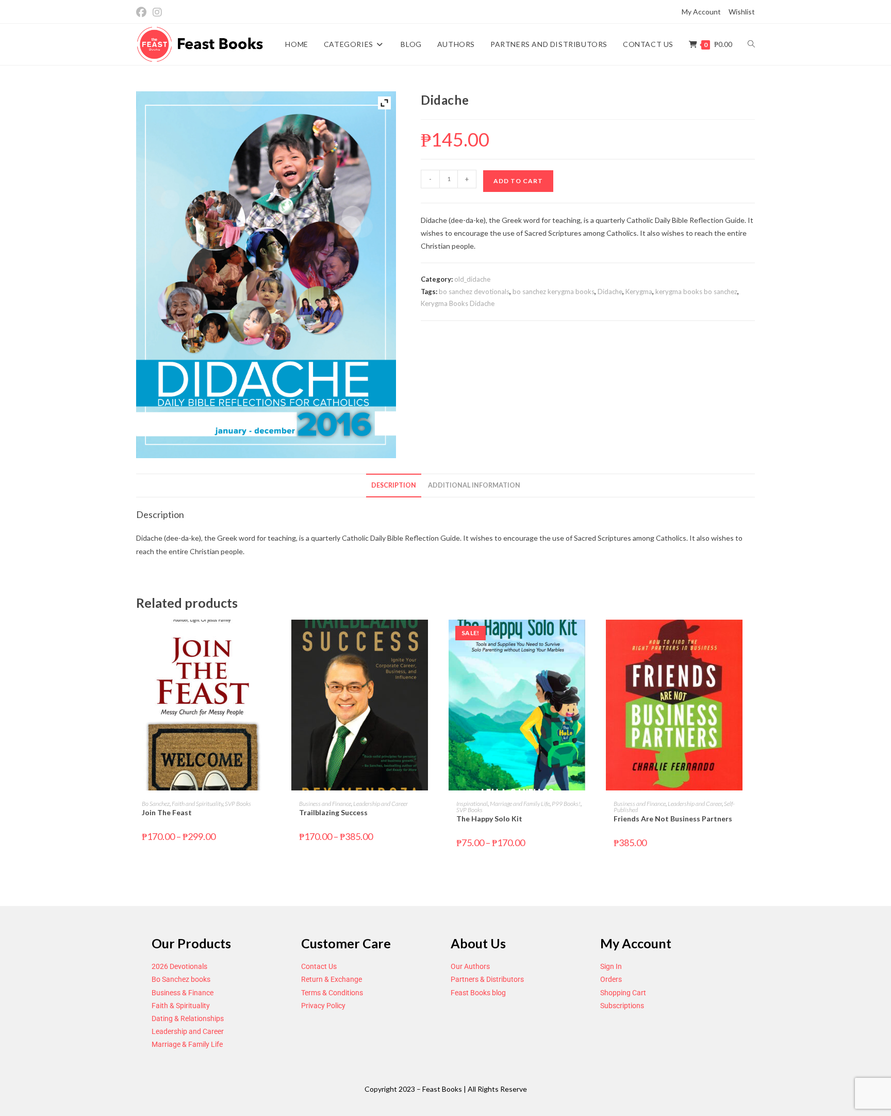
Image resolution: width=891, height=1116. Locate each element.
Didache (610, 291)
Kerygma (638, 291)
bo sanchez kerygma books (554, 291)
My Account (701, 11)
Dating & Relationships (188, 1018)
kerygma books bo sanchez (696, 291)
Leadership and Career (380, 803)
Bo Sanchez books (181, 979)
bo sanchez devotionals (474, 291)
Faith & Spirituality (181, 1005)
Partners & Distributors (487, 979)
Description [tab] (393, 485)
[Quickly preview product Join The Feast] (280, 637)
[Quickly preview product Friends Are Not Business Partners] (751, 637)
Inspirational (472, 803)
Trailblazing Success (333, 812)
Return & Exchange (331, 979)
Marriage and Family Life (520, 803)
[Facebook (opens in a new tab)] (143, 12)
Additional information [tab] (474, 485)
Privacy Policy (323, 1005)
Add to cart (518, 181)
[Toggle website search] (751, 44)
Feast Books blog (478, 993)
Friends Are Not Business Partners (673, 818)
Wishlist (742, 11)
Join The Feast (167, 812)
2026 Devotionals (179, 966)
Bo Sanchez (156, 803)
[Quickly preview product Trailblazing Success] (437, 637)
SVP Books (238, 803)
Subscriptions (622, 1005)
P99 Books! (566, 803)
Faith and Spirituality (197, 803)
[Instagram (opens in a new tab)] (157, 12)
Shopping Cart (623, 993)
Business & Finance (182, 993)
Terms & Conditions (332, 993)
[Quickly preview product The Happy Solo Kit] (594, 637)
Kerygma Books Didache (457, 303)
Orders (611, 979)
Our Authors (470, 966)
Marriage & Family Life (187, 1044)
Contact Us (319, 966)
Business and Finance (325, 803)
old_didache (472, 279)
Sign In (611, 966)
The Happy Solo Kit (489, 818)
